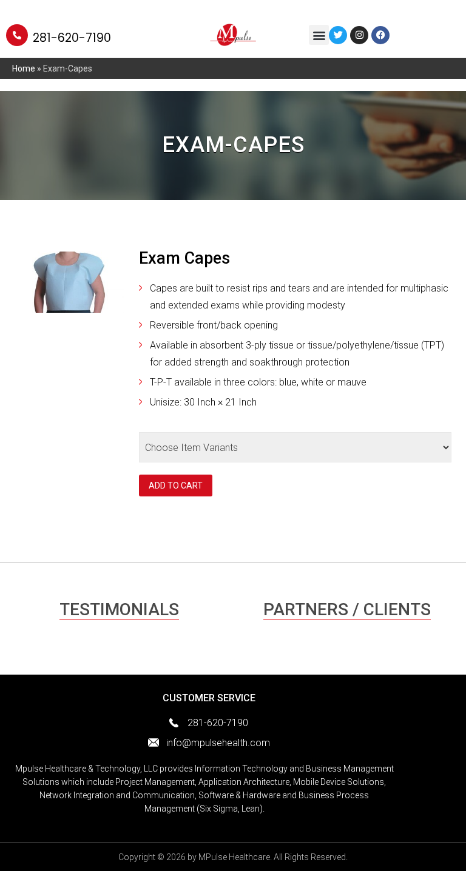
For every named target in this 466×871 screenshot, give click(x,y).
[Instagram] (359, 35)
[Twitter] (338, 35)
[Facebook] (380, 35)
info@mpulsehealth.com (218, 743)
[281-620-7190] (17, 35)
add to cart (176, 485)
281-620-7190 (72, 38)
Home (23, 68)
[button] (319, 35)
